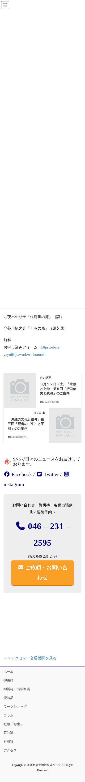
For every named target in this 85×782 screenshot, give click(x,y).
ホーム (8, 671)
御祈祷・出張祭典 (17, 689)
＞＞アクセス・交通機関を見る (30, 658)
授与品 (8, 698)
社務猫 (8, 741)
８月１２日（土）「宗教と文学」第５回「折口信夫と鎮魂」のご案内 (58, 388)
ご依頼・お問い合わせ (46, 572)
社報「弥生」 (13, 724)
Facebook (21, 474)
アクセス (10, 750)
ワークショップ (15, 706)
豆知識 (8, 733)
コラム (8, 715)
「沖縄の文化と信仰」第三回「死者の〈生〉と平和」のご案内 (26, 424)
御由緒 (8, 680)
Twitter (51, 474)
